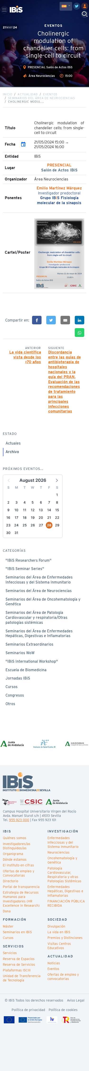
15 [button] (57, 510)
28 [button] (49, 525)
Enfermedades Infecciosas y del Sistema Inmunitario (63, 842)
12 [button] (33, 510)
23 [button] (8, 525)
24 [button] (16, 525)
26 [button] (33, 525)
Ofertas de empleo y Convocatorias (18, 873)
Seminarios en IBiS (17, 932)
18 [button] (25, 517)
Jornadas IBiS (17, 678)
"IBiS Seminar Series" (24, 568)
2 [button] (8, 502)
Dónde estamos (15, 859)
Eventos (50, 94)
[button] (56, 480)
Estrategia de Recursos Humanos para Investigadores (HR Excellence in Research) (21, 899)
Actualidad (28, 94)
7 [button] (49, 502)
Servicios (10, 953)
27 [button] (41, 525)
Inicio (7, 94)
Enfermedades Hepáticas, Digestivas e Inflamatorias (65, 891)
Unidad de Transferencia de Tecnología (22, 978)
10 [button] (16, 510)
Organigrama (13, 854)
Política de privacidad (28, 1010)
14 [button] (49, 510)
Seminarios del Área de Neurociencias (41, 98)
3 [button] (16, 502)
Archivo (12, 452)
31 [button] (16, 533)
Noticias (53, 963)
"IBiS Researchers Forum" (28, 560)
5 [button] (33, 502)
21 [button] (49, 517)
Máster (8, 926)
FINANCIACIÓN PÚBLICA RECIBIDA (66, 903)
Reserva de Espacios (19, 959)
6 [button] (41, 502)
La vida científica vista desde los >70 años (25, 357)
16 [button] (8, 517)
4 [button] (24, 502)
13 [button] (41, 510)
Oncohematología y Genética (62, 860)
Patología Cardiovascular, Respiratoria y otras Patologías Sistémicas (64, 874)
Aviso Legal (75, 1000)
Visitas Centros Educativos (59, 946)
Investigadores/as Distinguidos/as (16, 846)
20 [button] (41, 517)
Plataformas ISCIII (17, 970)
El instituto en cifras (18, 865)
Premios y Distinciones (65, 938)
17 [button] (16, 517)
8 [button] (57, 502)
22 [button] (57, 517)
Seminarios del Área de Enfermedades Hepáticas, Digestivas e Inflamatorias (39, 633)
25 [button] (25, 525)
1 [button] (57, 495)
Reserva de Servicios (19, 964)
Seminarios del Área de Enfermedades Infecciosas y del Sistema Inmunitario (39, 579)
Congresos (14, 695)
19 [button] (33, 517)
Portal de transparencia (21, 887)
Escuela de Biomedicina (26, 670)
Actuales (13, 443)
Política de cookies (63, 1010)
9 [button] (8, 510)
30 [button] (8, 533)
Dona (7, 911)
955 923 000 (19, 820)
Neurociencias (58, 852)
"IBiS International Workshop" (31, 661)
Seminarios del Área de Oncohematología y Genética (42, 602)
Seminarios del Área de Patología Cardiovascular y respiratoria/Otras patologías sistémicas (36, 617)
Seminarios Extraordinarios (29, 644)
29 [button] (57, 525)
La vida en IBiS (58, 932)
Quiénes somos (14, 838)
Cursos (11, 687)
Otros (10, 704)
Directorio (10, 881)
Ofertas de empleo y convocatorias (63, 977)
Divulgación (56, 926)
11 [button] (24, 510)
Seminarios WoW (20, 653)
